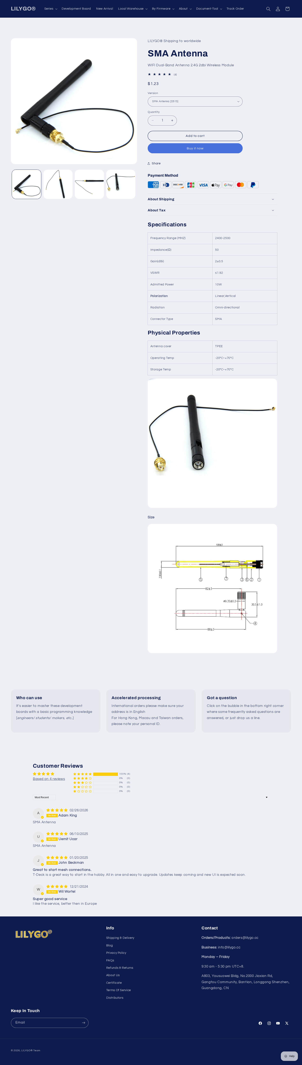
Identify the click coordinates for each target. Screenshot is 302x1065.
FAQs (110, 960)
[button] (50, 8)
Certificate (114, 982)
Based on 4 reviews (49, 779)
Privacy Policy (116, 953)
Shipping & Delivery (120, 938)
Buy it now (195, 148)
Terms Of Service (118, 990)
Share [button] (156, 163)
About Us (113, 975)
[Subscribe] (83, 1023)
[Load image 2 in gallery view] (58, 184)
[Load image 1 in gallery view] (26, 184)
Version (153, 93)
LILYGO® (26, 1050)
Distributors (114, 997)
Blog (109, 945)
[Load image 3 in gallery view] (89, 184)
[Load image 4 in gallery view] (121, 184)
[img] (57, 810)
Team (36, 1050)
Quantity (154, 112)
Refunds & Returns (119, 967)
